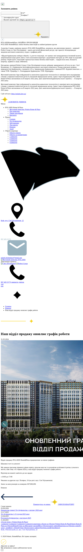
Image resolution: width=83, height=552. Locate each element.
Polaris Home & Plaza (62, 524)
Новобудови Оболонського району (27, 528)
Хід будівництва (16, 121)
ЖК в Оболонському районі (48, 526)
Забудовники (14, 123)
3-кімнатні (13, 140)
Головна (8, 306)
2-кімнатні (13, 139)
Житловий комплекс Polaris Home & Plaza (25, 109)
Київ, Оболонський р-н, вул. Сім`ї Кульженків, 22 (19, 530)
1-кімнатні (13, 137)
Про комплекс (15, 111)
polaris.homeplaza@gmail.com (11, 258)
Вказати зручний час (11, 20)
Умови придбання (16, 113)
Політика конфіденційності (50, 528)
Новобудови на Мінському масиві (25, 526)
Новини (12, 127)
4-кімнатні (13, 142)
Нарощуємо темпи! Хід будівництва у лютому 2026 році (21, 510)
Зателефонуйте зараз (11, 17)
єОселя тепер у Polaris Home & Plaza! (14, 522)
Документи (14, 125)
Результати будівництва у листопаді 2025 (16, 518)
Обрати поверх (15, 133)
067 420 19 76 (6, 282)
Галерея (12, 119)
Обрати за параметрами (18, 135)
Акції (12, 129)
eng (2, 286)
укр (2, 284)
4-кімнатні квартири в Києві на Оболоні (40, 524)
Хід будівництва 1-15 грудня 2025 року (15, 514)
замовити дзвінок (17, 282)
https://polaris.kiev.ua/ (18, 94)
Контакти (13, 115)
